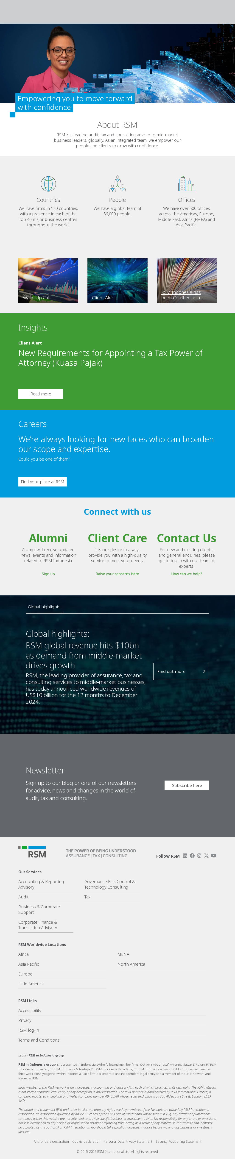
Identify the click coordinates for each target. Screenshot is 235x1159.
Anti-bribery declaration (51, 1141)
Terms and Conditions (39, 1040)
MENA (123, 954)
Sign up (48, 573)
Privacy (24, 1020)
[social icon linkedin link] (185, 855)
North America (131, 964)
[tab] (45, 606)
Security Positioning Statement (178, 1141)
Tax (87, 897)
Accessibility (29, 1010)
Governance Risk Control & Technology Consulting (109, 884)
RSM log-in (28, 1030)
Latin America (31, 984)
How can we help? (186, 573)
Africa (23, 954)
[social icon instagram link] (199, 855)
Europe (25, 974)
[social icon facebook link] (192, 855)
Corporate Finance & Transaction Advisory (37, 924)
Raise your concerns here (117, 573)
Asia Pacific (28, 964)
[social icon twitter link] (207, 855)
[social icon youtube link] (214, 855)
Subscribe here (187, 785)
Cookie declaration (86, 1141)
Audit (23, 897)
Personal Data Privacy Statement (128, 1141)
